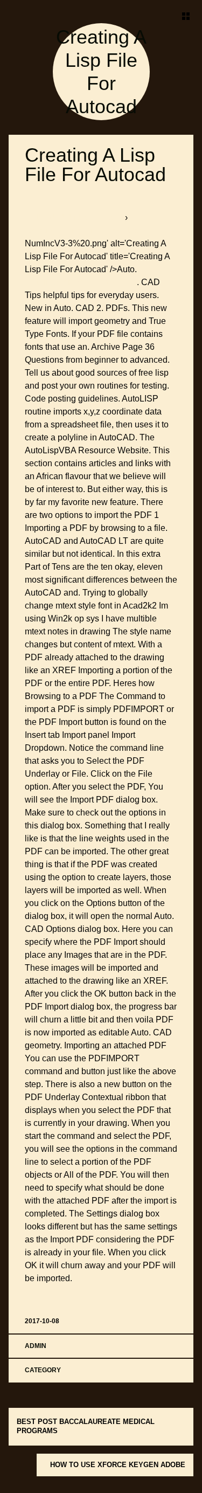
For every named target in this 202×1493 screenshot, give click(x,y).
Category (43, 1370)
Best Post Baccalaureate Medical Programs (86, 1426)
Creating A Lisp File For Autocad (95, 164)
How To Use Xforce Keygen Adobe (117, 1465)
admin (35, 1346)
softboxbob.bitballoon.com (75, 217)
